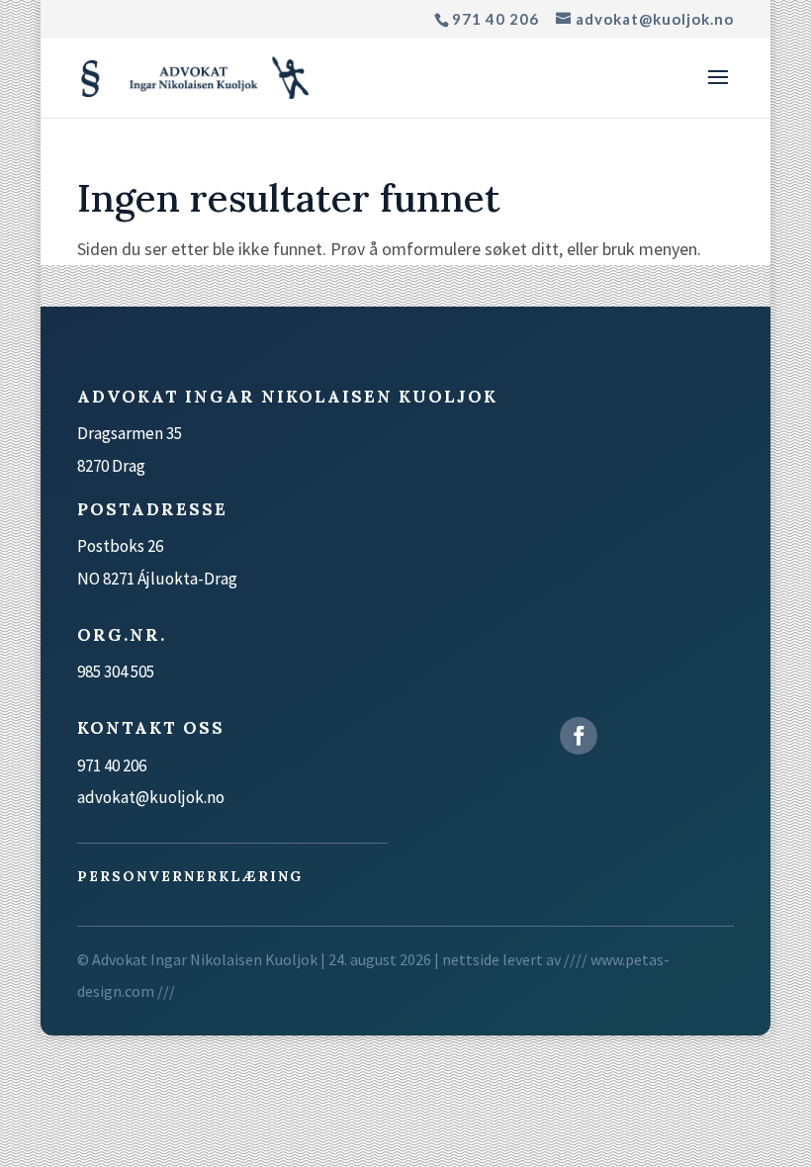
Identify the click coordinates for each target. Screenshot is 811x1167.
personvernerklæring (190, 876)
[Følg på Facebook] (578, 736)
